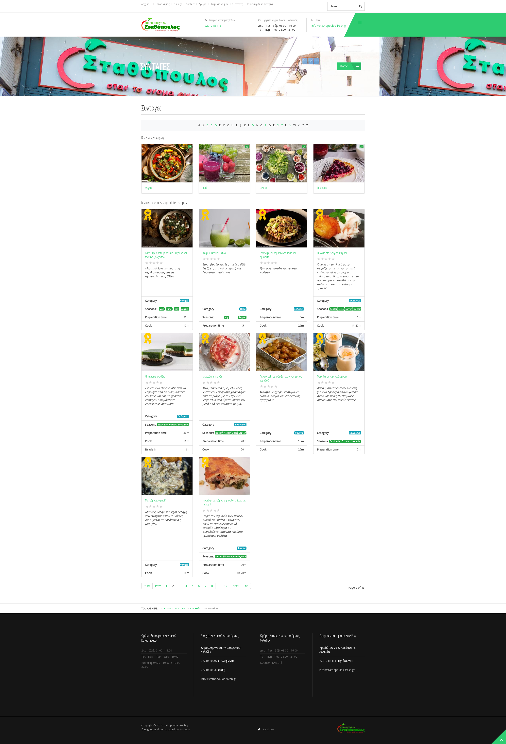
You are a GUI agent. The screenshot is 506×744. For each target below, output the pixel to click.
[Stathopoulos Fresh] (160, 24)
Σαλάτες (299, 309)
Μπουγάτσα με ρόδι (212, 376)
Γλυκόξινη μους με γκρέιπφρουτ (332, 376)
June (169, 309)
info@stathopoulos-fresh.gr (329, 25)
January (243, 556)
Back (343, 66)
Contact (190, 4)
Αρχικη (145, 4)
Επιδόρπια (354, 300)
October (342, 309)
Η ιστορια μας (161, 4)
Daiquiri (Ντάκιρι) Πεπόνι (214, 253)
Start (147, 586)
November (349, 309)
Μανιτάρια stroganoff (155, 500)
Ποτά (242, 309)
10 (226, 586)
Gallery (178, 4)
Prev (158, 586)
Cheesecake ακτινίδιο (155, 376)
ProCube (184, 729)
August (184, 309)
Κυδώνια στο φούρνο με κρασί (332, 253)
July (176, 309)
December (357, 309)
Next (235, 586)
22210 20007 (209, 661)
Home (167, 608)
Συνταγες (237, 4)
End (246, 586)
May (162, 309)
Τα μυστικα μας (219, 4)
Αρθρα (203, 4)
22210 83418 (213, 25)
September (334, 309)
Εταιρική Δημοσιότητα (260, 4)
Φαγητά (184, 300)
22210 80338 (209, 670)
